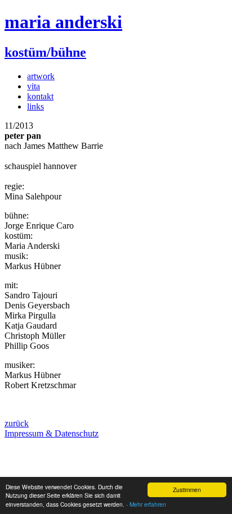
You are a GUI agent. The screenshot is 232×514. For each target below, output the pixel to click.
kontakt (40, 96)
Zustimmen (187, 489)
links (35, 106)
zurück (17, 423)
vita (33, 86)
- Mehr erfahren (146, 504)
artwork (41, 76)
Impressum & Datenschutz (52, 433)
